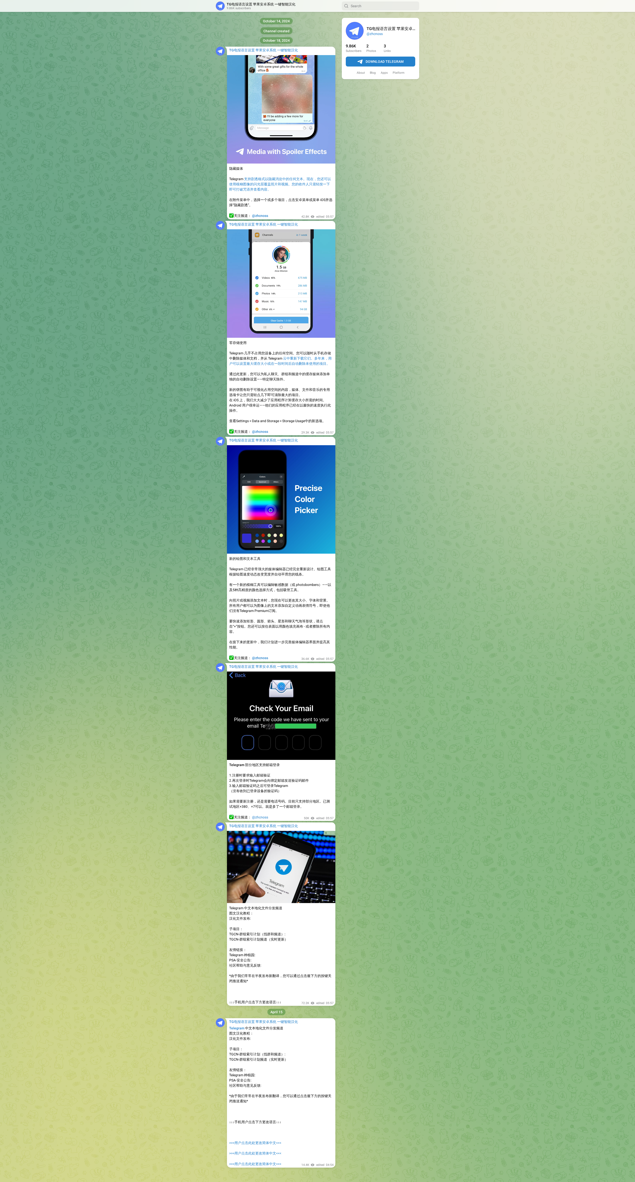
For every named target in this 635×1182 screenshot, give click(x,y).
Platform (399, 72)
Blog (373, 72)
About (361, 72)
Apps (384, 72)
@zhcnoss (375, 34)
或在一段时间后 (279, 364)
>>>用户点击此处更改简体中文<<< (255, 1143)
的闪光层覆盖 (260, 184)
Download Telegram (385, 62)
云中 (286, 358)
